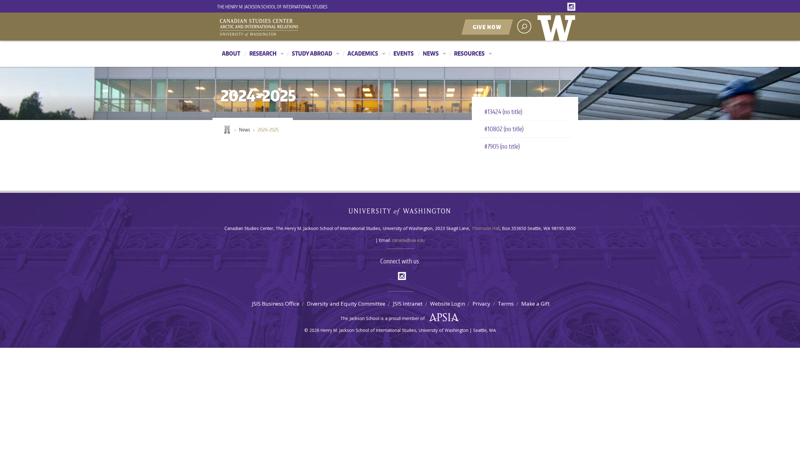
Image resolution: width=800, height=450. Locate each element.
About (231, 53)
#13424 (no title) (503, 112)
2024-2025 (268, 130)
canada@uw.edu (408, 240)
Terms (506, 303)
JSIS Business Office (275, 303)
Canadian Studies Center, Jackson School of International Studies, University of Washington (287, 27)
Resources (469, 53)
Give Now (487, 26)
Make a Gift (535, 303)
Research (263, 53)
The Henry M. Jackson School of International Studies (272, 6)
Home (226, 130)
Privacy (481, 303)
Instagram (572, 7)
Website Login (447, 303)
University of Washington (558, 26)
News (431, 53)
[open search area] (524, 26)
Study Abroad (312, 53)
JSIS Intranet (407, 303)
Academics (363, 53)
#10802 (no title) (503, 129)
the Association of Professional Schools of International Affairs (442, 317)
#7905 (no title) (502, 146)
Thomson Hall (486, 228)
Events (403, 53)
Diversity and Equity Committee (346, 303)
